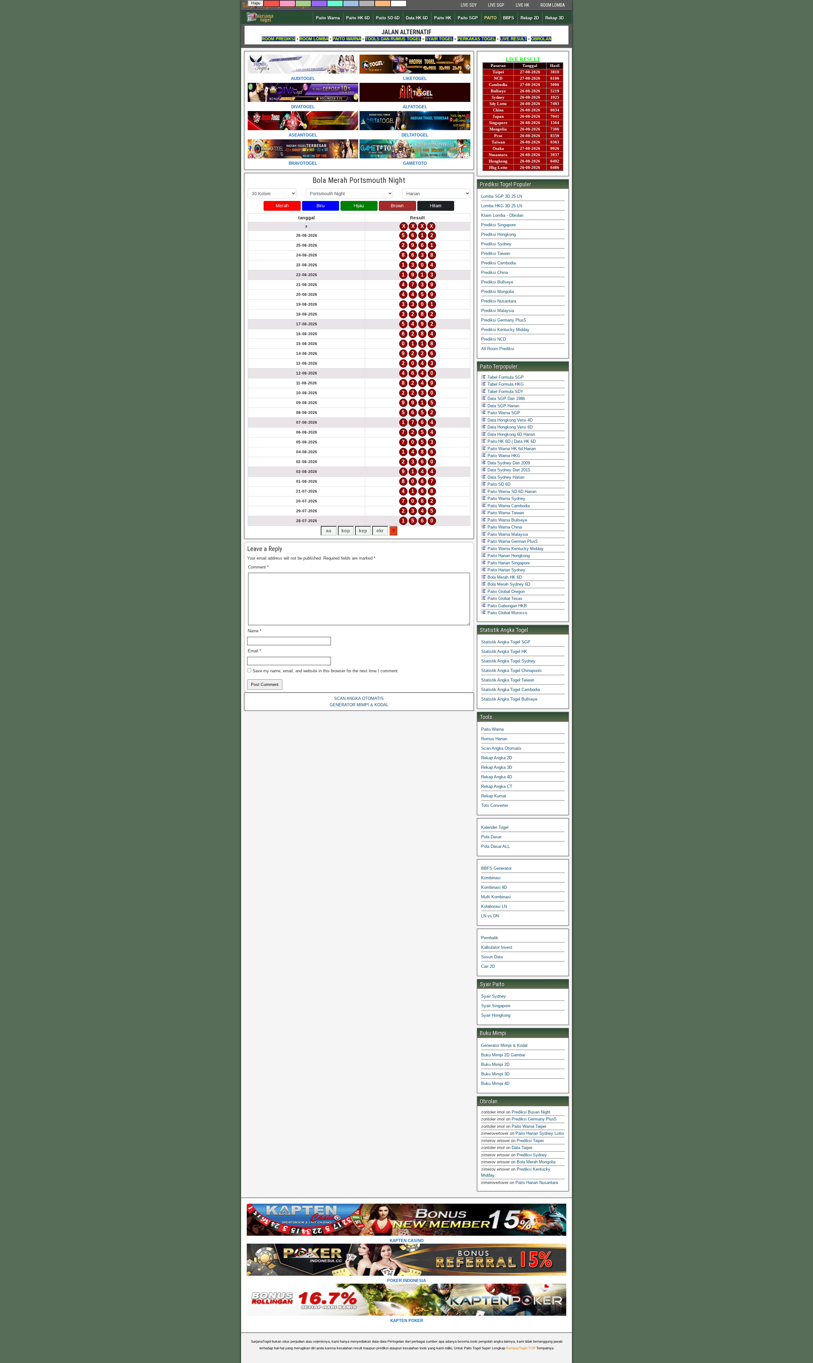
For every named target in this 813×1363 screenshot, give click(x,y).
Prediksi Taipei (530, 1140)
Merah (282, 205)
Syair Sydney (493, 996)
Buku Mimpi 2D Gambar (503, 1055)
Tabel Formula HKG (505, 384)
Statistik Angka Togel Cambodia (510, 689)
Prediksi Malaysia (497, 310)
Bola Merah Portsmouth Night (358, 180)
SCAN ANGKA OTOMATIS (359, 698)
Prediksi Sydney (496, 244)
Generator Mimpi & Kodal (504, 1045)
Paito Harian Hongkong (508, 555)
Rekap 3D (554, 18)
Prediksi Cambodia (498, 263)
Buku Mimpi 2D (495, 1064)
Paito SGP (468, 18)
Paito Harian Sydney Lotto (539, 1133)
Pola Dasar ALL (495, 846)
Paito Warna (328, 18)
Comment (258, 567)
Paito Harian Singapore (508, 563)
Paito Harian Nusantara (536, 1182)
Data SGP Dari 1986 (505, 398)
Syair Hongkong (495, 1015)
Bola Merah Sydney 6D (508, 584)
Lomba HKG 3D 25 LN (501, 205)
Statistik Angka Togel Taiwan (507, 680)
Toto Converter (494, 805)
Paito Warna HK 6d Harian (511, 448)
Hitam (435, 205)
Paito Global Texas (504, 598)
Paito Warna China (504, 527)
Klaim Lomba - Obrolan (502, 215)
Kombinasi (491, 877)
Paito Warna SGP (503, 412)
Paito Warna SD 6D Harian (511, 491)
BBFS (508, 18)
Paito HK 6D (358, 18)
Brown (397, 205)
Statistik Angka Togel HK (504, 651)
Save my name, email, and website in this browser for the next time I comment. (325, 670)
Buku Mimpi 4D (495, 1083)
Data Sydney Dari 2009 (508, 463)
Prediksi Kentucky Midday (505, 329)
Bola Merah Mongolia (536, 1162)
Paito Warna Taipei (529, 1126)
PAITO (490, 18)
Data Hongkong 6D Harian (510, 434)
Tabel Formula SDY (504, 391)
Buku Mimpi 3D (495, 1074)
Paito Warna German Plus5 (512, 541)
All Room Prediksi (497, 348)
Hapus (255, 4)
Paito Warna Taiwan (505, 512)
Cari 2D (488, 966)
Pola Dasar (491, 836)
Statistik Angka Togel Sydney (508, 661)
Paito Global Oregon (505, 591)
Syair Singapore (495, 1005)
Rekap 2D (530, 18)
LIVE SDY (469, 5)
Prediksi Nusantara (498, 301)
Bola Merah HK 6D (504, 577)
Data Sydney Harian (505, 477)
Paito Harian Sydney (505, 570)
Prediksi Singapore (498, 225)
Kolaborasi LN (494, 906)
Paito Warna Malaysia (507, 534)
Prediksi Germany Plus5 (503, 320)
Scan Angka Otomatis (501, 748)
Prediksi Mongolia (497, 291)
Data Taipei (522, 1147)
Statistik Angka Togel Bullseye (509, 699)
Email (254, 650)
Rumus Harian (494, 738)
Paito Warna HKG (503, 455)
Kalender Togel (494, 827)
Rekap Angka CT (496, 786)
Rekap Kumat (493, 796)
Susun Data (492, 956)
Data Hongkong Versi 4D (509, 420)
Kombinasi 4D (494, 887)
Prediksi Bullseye (497, 282)
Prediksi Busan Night (531, 1112)
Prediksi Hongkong (498, 234)
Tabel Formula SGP (505, 377)
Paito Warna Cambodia (508, 505)
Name (254, 630)
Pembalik (489, 937)
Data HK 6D (417, 18)
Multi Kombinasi (496, 896)
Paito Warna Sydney (505, 498)
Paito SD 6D (388, 18)
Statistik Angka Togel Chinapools (511, 670)
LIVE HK (522, 5)
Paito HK (442, 18)
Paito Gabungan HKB (506, 605)
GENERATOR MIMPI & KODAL (359, 704)
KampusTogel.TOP (520, 1348)
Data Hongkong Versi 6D (509, 427)
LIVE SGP (496, 5)
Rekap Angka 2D (496, 757)
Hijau (359, 205)
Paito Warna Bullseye (506, 520)
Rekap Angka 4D (496, 777)
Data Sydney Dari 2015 (508, 470)
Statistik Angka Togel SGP (505, 642)
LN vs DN (490, 916)
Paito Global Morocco (506, 612)
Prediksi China (494, 272)
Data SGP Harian (502, 405)
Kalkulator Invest (496, 947)
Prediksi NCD (493, 339)
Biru (321, 205)
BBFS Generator (496, 868)
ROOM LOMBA (553, 5)
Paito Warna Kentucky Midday (514, 548)
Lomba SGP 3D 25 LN (501, 196)
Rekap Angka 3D (496, 767)
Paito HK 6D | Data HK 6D (511, 441)
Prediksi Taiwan (495, 253)
